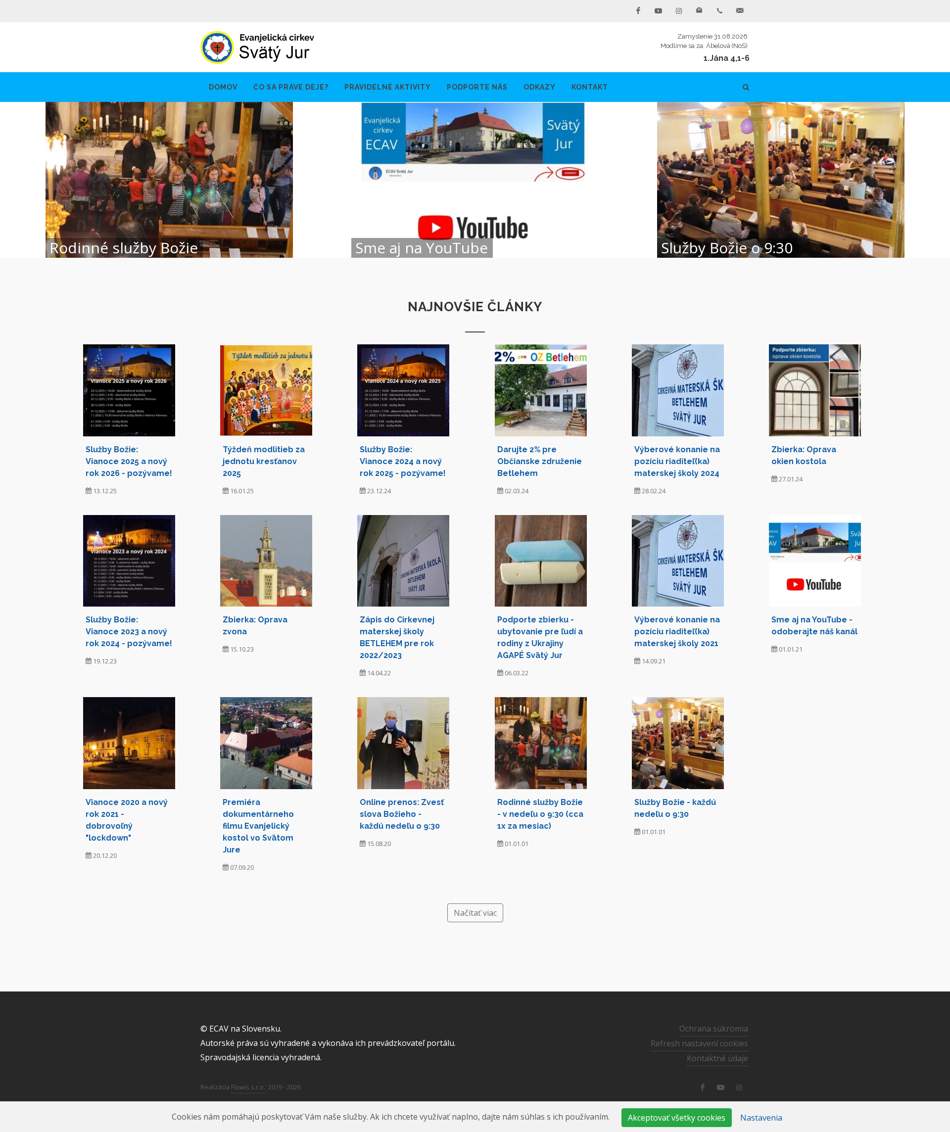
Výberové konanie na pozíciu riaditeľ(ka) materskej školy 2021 (677, 631)
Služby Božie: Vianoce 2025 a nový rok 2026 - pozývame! (129, 461)
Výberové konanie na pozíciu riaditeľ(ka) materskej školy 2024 (677, 461)
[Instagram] (679, 11)
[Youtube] (658, 11)
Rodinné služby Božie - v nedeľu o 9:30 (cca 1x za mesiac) (540, 814)
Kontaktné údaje (717, 1058)
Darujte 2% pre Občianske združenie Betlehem (539, 461)
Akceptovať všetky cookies (676, 1117)
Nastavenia (761, 1117)
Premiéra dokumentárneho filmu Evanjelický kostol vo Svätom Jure (258, 826)
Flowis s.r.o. (248, 1087)
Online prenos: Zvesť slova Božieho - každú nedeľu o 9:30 (402, 814)
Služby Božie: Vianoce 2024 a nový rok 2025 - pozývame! (403, 461)
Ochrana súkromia (713, 1028)
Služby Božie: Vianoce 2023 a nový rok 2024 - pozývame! (129, 631)
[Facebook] (638, 11)
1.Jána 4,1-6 (727, 58)
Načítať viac (475, 912)
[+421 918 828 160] (719, 11)
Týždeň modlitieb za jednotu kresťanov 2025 (264, 461)
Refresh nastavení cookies (699, 1043)
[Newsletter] (699, 11)
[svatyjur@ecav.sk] (740, 11)
